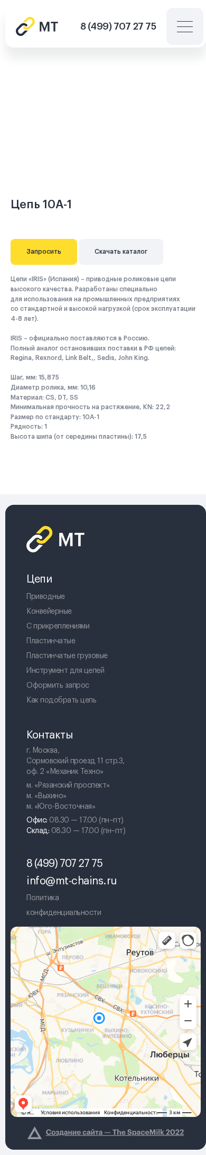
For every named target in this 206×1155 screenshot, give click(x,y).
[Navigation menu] (176, 61)
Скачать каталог (121, 251)
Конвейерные (49, 611)
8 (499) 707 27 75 (118, 26)
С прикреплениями (57, 626)
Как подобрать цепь (61, 700)
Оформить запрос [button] (57, 685)
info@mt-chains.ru (71, 881)
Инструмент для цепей (65, 670)
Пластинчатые (50, 641)
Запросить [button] (43, 251)
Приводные (45, 596)
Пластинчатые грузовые (67, 656)
